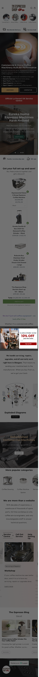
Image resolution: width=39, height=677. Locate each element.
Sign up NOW (28, 344)
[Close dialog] (36, 329)
